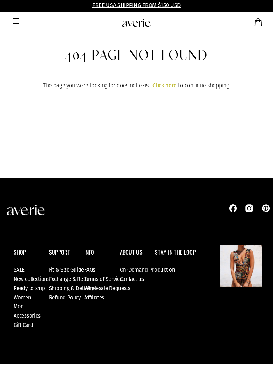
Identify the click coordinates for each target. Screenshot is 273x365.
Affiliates (94, 297)
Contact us (132, 279)
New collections (32, 279)
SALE (19, 270)
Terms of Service (103, 279)
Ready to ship (29, 288)
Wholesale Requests (107, 288)
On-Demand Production (147, 270)
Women (22, 297)
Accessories (27, 316)
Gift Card (23, 325)
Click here (164, 85)
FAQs (89, 270)
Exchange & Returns (72, 279)
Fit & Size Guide (66, 270)
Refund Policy (65, 297)
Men (18, 306)
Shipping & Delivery (71, 288)
